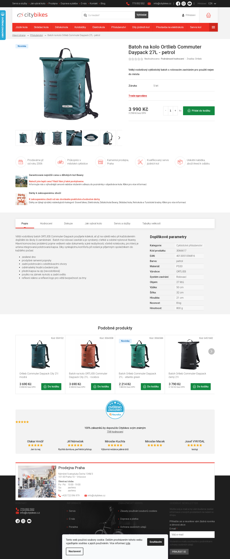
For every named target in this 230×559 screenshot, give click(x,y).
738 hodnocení (115, 431)
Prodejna (53, 3)
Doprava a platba (69, 3)
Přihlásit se (179, 551)
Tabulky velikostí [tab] (151, 223)
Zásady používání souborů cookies (138, 511)
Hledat (141, 14)
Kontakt (94, 3)
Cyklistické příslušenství (189, 245)
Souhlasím (156, 541)
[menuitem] (21, 27)
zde (128, 543)
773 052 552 (27, 509)
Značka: (194, 59)
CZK (210, 3)
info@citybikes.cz (30, 512)
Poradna (73, 527)
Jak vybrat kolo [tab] (93, 223)
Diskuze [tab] (68, 223)
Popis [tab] (24, 223)
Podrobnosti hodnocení (172, 59)
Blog (103, 3)
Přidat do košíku (201, 110)
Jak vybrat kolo (37, 3)
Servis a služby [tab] (122, 223)
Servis (72, 511)
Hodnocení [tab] (46, 223)
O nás (84, 3)
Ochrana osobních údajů (133, 527)
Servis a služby (19, 3)
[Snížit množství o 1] (165, 110)
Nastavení (75, 551)
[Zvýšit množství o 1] (175, 110)
